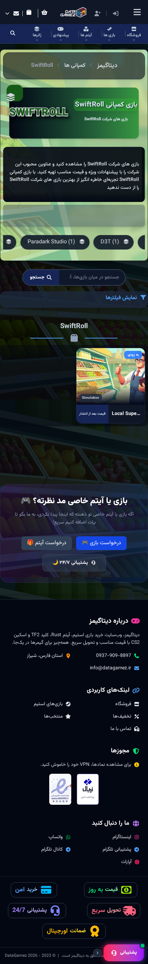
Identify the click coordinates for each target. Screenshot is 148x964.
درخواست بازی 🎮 (101, 543)
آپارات (126, 862)
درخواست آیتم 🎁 (46, 543)
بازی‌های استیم (48, 704)
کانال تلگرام (52, 849)
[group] (113, 242)
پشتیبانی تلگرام (117, 849)
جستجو (37, 277)
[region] (74, 174)
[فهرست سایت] (137, 12)
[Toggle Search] (13, 34)
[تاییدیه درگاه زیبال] (88, 789)
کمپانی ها (74, 65)
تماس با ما (120, 728)
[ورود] (115, 13)
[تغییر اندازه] (97, 953)
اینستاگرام (122, 837)
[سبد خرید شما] (46, 13)
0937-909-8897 (113, 655)
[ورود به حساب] (126, 13)
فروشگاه (123, 704)
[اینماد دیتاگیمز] (60, 789)
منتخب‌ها (53, 716)
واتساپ (56, 837)
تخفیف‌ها (122, 716)
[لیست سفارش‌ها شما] (30, 13)
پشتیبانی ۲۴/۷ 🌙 (70, 563)
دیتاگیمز (107, 66)
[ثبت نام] (97, 13)
